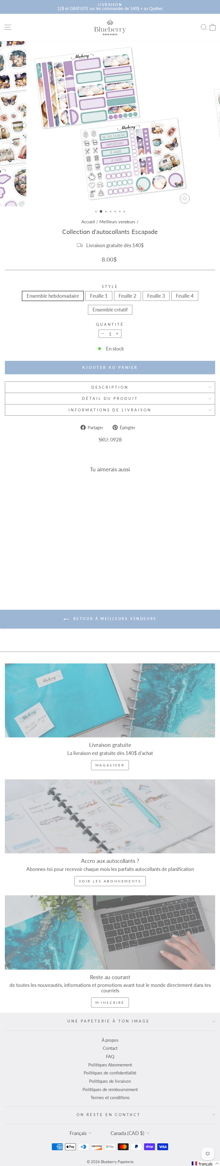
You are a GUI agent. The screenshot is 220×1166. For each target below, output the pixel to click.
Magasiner (110, 765)
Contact (110, 1048)
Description (110, 387)
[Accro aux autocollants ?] (110, 816)
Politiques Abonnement (110, 1064)
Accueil (88, 221)
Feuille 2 (127, 296)
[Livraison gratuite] (110, 700)
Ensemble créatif (110, 310)
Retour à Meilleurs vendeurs (114, 619)
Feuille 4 (185, 296)
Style (110, 286)
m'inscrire (110, 1002)
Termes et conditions (110, 1097)
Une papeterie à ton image (108, 1021)
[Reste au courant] (110, 932)
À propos (110, 1040)
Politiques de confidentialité (110, 1072)
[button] (205, 1163)
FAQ (110, 1056)
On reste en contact (108, 1114)
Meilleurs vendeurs (117, 221)
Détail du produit (110, 398)
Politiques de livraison (110, 1081)
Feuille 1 (99, 296)
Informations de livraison (109, 410)
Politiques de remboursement (110, 1089)
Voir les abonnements (110, 881)
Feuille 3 (156, 296)
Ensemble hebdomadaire (53, 296)
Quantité (110, 324)
